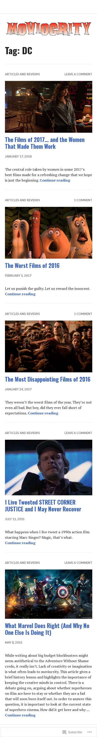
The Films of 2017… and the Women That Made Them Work (45, 142)
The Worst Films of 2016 (32, 265)
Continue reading (55, 180)
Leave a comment (78, 74)
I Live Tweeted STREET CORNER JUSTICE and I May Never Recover (43, 505)
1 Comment (83, 200)
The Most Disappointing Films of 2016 (47, 379)
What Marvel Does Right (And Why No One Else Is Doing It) (47, 628)
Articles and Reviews (22, 74)
